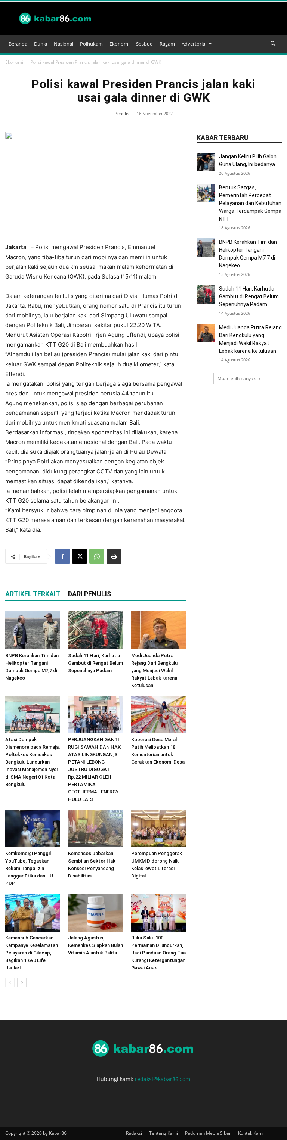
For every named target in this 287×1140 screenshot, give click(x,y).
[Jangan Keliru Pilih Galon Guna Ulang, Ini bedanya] (206, 162)
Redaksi (134, 1133)
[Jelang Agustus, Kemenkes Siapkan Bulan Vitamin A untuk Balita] (95, 912)
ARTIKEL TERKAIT (32, 594)
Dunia (40, 43)
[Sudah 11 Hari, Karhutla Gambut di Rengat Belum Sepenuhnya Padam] (95, 630)
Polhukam (91, 43)
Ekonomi (119, 43)
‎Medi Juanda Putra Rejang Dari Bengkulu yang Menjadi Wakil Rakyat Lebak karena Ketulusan (154, 670)
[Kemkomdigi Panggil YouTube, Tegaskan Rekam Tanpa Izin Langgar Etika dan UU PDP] (32, 828)
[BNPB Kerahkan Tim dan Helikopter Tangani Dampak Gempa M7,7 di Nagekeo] (32, 630)
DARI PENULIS (89, 594)
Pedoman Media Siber (208, 1133)
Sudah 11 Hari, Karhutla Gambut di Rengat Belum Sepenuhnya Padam (95, 663)
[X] (79, 556)
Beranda (18, 43)
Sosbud (144, 43)
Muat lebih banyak (236, 378)
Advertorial (194, 43)
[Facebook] (62, 556)
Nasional (63, 43)
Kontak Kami (251, 1133)
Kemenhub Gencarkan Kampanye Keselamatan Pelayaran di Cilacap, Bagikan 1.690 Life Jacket (31, 952)
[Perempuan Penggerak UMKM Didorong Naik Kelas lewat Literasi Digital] (158, 828)
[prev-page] (10, 982)
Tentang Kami (163, 1133)
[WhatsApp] (96, 556)
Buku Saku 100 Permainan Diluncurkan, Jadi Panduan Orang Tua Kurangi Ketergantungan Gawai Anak (158, 952)
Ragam (167, 43)
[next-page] (22, 982)
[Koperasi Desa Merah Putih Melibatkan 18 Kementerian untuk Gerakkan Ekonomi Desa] (158, 714)
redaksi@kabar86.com (162, 1078)
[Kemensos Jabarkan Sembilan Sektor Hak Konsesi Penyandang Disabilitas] (95, 828)
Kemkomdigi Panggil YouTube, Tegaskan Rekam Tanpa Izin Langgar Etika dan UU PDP (29, 868)
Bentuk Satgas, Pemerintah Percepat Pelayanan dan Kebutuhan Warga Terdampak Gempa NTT (250, 203)
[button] (273, 43)
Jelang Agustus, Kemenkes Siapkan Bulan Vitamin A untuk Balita (95, 945)
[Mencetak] (114, 556)
